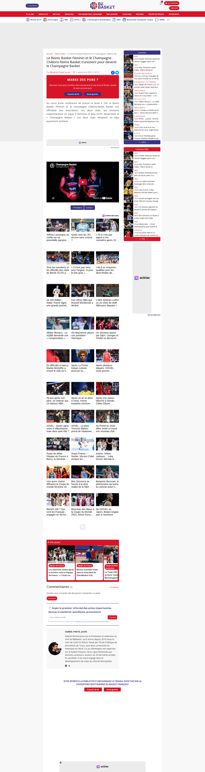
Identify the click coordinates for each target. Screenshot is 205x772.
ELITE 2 (77, 20)
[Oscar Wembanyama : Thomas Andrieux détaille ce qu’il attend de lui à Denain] (128, 136)
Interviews (174, 14)
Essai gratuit (92, 94)
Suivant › (89, 207)
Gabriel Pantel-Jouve (76, 631)
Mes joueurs (112, 14)
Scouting (127, 14)
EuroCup (138, 230)
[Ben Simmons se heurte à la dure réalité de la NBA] (128, 215)
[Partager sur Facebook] (113, 73)
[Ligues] (168, 19)
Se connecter (173, 3)
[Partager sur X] (117, 73)
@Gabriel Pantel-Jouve (60, 72)
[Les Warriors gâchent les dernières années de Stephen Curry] (128, 207)
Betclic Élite (60, 53)
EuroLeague (53, 20)
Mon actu (43, 14)
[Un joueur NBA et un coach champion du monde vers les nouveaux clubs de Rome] (128, 233)
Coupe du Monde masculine (113, 567)
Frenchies (69, 14)
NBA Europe (139, 108)
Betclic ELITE (36, 20)
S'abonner (174, 8)
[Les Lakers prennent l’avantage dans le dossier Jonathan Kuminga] (128, 181)
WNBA (162, 20)
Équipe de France (156, 14)
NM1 (119, 20)
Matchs (56, 14)
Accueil (50, 53)
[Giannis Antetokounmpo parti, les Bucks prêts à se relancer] (128, 173)
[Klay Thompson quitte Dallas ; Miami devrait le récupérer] (128, 67)
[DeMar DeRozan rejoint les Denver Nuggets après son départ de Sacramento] (128, 59)
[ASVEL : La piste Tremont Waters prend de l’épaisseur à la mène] (128, 119)
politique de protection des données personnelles (92, 621)
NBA (66, 20)
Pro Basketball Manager (90, 14)
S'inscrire (112, 617)
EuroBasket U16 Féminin (145, 82)
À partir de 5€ (73, 94)
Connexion (114, 587)
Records (140, 14)
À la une (30, 14)
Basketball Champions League (140, 20)
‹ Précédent (77, 207)
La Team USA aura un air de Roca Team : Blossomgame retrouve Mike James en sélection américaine (116, 578)
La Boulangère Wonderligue (98, 20)
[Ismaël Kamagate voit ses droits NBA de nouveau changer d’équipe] (128, 198)
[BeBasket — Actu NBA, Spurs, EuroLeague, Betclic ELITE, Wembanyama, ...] (102, 5)
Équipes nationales (143, 73)
